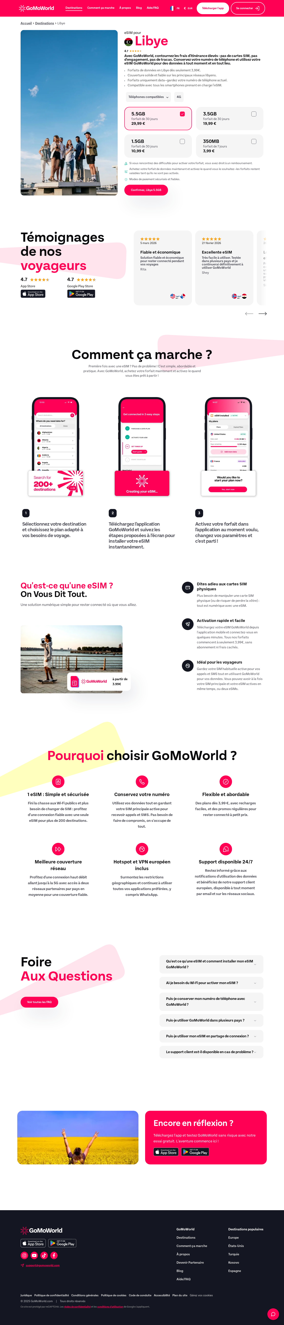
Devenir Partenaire (190, 1262)
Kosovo (233, 1262)
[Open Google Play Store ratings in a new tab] (81, 294)
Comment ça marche (100, 7)
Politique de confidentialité (51, 1295)
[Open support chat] (273, 1314)
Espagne (234, 1271)
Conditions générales (85, 1295)
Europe (233, 1237)
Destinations (73, 7)
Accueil (26, 23)
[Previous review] (249, 314)
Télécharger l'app (213, 8)
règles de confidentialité (77, 1306)
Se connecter (244, 8)
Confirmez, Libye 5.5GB (146, 190)
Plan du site (179, 1295)
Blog (139, 7)
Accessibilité (162, 1295)
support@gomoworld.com (43, 1265)
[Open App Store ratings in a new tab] (33, 294)
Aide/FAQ (153, 7)
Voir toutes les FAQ (39, 1002)
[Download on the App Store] (166, 1152)
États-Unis (236, 1246)
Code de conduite (140, 1295)
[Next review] (262, 314)
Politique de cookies (113, 1295)
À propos (125, 7)
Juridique (26, 1295)
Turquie (233, 1254)
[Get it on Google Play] (195, 1152)
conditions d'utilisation (110, 1306)
